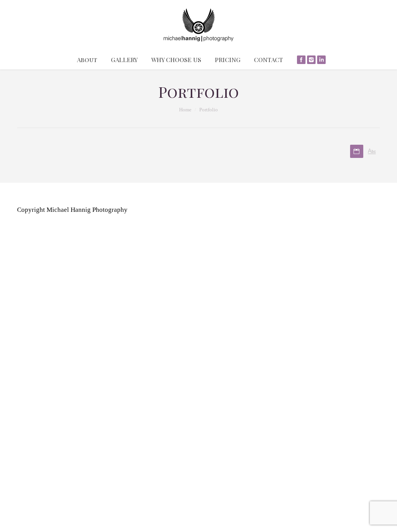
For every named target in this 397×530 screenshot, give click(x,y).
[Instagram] (311, 59)
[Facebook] (301, 59)
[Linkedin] (321, 59)
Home (185, 110)
